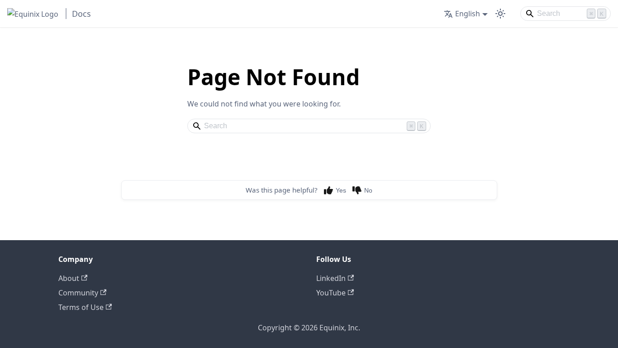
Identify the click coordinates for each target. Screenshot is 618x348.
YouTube (331, 293)
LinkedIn (331, 278)
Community (78, 293)
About (68, 278)
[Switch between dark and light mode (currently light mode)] (500, 13)
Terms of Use (81, 307)
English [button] (467, 14)
